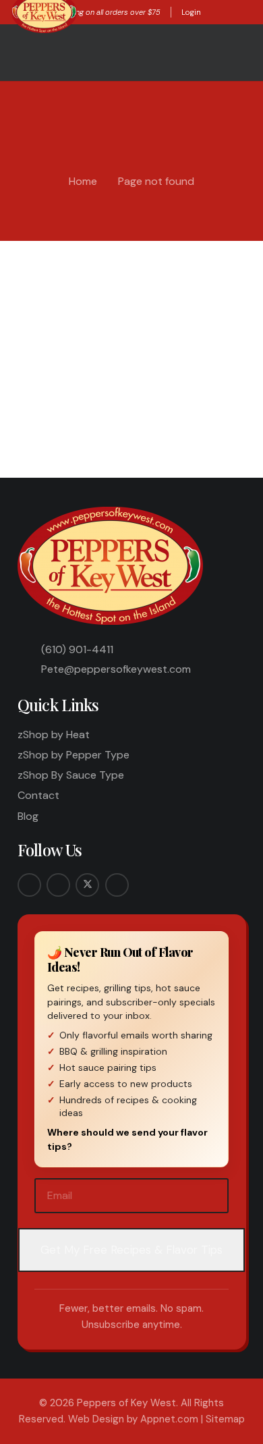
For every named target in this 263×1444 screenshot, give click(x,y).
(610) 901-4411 (77, 649)
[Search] (229, 393)
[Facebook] (29, 885)
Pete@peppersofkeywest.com (116, 669)
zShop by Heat (54, 734)
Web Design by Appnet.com (133, 1419)
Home (83, 181)
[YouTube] (117, 885)
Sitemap (225, 1419)
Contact (38, 795)
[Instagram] (58, 885)
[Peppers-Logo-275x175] (112, 566)
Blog (28, 816)
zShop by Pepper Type (73, 755)
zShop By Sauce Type (71, 775)
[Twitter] (87, 885)
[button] (213, 12)
